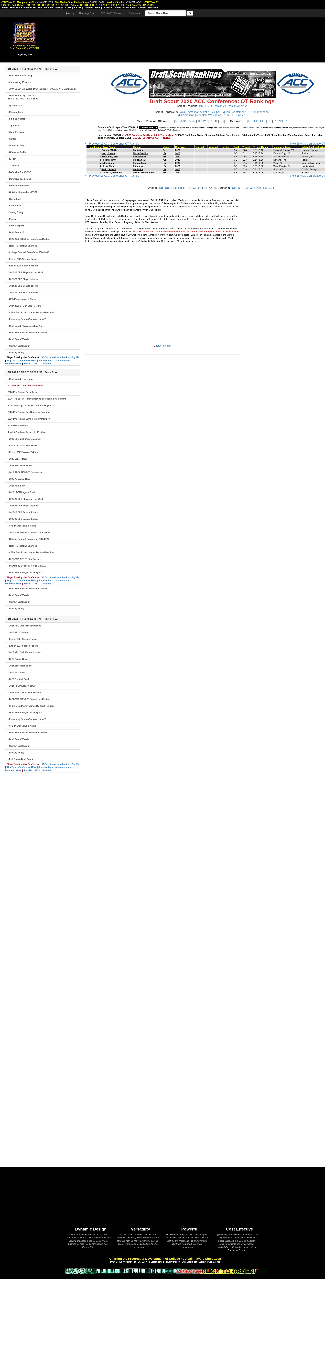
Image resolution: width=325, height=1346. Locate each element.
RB (177, 121)
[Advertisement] (186, 38)
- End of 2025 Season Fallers (23, 265)
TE (199, 121)
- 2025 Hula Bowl (16, 672)
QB (171, 121)
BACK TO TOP (163, 346)
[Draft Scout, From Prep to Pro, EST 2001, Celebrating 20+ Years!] (24, 33)
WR (205, 121)
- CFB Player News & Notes (22, 299)
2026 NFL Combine (18, 425)
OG (222, 121)
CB (270, 121)
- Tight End (13, 125)
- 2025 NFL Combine (18, 632)
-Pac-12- (28, 363)
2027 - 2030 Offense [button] (110, 13)
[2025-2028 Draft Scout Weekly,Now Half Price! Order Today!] (165, 1271)
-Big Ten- (11, 360)
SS (281, 121)
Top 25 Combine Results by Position (27, 432)
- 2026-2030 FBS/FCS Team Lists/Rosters (29, 239)
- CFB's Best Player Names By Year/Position (31, 312)
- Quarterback (15, 105)
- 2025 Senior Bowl (17, 659)
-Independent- (45, 360)
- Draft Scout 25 (16, 232)
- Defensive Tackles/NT (19, 179)
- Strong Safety (15, 212)
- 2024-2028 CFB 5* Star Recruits (24, 692)
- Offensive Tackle (17, 152)
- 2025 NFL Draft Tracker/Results (24, 625)
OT (216, 121)
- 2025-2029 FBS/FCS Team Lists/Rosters (29, 532)
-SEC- (37, 363)
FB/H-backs (188, 121)
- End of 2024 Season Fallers (23, 646)
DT (250, 121)
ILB (256, 121)
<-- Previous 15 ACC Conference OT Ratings (112, 143)
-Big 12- (75, 357)
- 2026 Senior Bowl (17, 459)
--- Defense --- (14, 165)
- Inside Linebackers (18, 185)
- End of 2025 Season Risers (22, 259)
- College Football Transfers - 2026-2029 (28, 539)
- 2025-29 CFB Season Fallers (23, 292)
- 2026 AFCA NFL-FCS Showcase (25, 472)
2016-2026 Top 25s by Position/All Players (29, 405)
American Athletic (198, 112)
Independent (261, 112)
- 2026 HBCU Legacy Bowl (21, 492)
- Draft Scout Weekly (18, 339)
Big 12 (215, 112)
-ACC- (44, 357)
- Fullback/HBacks (17, 119)
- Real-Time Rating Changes (22, 246)
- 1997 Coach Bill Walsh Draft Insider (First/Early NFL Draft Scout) (42, 89)
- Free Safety (14, 205)
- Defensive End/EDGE (19, 172)
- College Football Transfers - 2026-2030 (28, 252)
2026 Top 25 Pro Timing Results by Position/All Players (37, 399)
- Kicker (12, 159)
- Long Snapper (16, 225)
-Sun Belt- (47, 363)
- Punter (12, 219)
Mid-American (186, 115)
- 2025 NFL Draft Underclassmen (24, 652)
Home (70, 13)
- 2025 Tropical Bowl (18, 679)
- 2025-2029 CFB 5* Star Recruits (24, 559)
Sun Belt (240, 115)
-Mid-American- (63, 360)
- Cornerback (14, 199)
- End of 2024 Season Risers (22, 639)
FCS (208, 106)
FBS (200, 106)
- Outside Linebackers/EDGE (23, 192)
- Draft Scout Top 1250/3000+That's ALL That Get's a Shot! (23, 97)
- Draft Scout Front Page (20, 75)
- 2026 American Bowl (19, 479)
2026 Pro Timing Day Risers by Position (29, 412)
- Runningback (15, 112)
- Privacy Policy (16, 352)
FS (275, 121)
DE (244, 121)
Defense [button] (133, 13)
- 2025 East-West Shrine (20, 665)
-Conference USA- (27, 360)
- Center (12, 139)
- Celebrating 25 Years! (19, 82)
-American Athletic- (59, 357)
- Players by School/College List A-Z (27, 319)
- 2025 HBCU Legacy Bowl (21, 686)
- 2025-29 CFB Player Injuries (23, 279)
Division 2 (219, 106)
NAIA (244, 106)
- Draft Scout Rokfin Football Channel (27, 332)
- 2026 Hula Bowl (16, 485)
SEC (230, 115)
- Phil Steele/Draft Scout (20, 759)
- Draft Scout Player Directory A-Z (25, 326)
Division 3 (233, 106)
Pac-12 (220, 115)
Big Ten (225, 112)
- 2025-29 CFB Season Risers (23, 286)
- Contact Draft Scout (18, 346)
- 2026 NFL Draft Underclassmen (24, 439)
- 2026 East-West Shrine (20, 465)
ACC (183, 112)
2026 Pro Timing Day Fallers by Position (29, 419)
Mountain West (205, 115)
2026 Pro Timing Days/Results (23, 392)
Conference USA (242, 112)
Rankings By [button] (86, 13)
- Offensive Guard (17, 145)
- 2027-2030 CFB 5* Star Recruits (24, 306)
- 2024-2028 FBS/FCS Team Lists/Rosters (29, 699)
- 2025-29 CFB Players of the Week (25, 272)
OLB (263, 121)
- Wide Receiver (16, 132)
